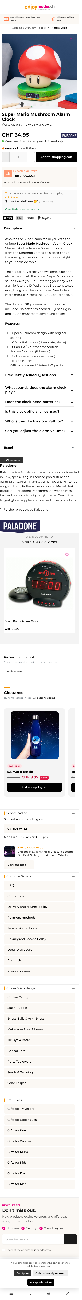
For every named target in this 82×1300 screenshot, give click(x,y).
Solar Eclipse (16, 1083)
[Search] (29, 1293)
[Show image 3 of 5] (34, 104)
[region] (39, 71)
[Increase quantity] (31, 157)
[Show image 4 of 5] (41, 104)
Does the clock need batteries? (32, 402)
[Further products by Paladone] (69, 135)
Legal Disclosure (19, 949)
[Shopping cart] (48, 1293)
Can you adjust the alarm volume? (35, 431)
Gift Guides (14, 1100)
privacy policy (29, 1249)
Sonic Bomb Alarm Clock (21, 621)
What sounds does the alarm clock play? (35, 390)
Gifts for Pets (17, 1130)
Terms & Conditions (22, 928)
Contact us (15, 896)
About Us (14, 960)
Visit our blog (17, 864)
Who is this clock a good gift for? (34, 421)
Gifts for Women (19, 1141)
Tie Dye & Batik (18, 1040)
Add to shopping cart (56, 157)
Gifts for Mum (17, 1152)
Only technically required (50, 1273)
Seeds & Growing (20, 1072)
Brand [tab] (8, 447)
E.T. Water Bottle (20, 772)
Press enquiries (18, 971)
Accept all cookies (41, 1282)
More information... (44, 1266)
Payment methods (21, 917)
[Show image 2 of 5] (28, 104)
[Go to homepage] (40, 7)
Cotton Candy (17, 997)
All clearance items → (45, 697)
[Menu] (11, 1293)
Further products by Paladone (26, 509)
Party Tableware (19, 1061)
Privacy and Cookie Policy (26, 939)
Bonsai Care (16, 1051)
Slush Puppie (17, 1008)
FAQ (10, 885)
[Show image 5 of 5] (47, 104)
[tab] (39, 228)
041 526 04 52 (17, 828)
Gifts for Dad (16, 1173)
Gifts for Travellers (20, 1109)
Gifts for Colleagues (22, 1120)
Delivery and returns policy (27, 907)
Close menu (13, 460)
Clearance (14, 692)
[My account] (68, 1293)
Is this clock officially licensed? (32, 411)
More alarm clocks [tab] (39, 542)
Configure (23, 1273)
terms (47, 1249)
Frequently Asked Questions (30, 375)
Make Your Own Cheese (25, 1029)
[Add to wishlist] (71, 39)
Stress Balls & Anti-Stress (26, 1018)
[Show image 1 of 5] (21, 104)
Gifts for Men (17, 1184)
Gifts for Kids (17, 1162)
